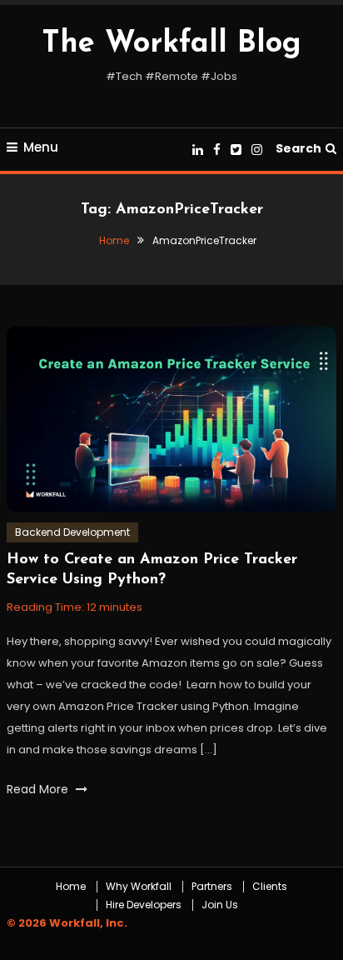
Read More (39, 789)
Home (71, 886)
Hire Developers (143, 905)
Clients (269, 886)
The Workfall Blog (171, 44)
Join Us (219, 905)
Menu (40, 147)
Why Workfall (139, 886)
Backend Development (72, 532)
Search (298, 148)
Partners (211, 886)
